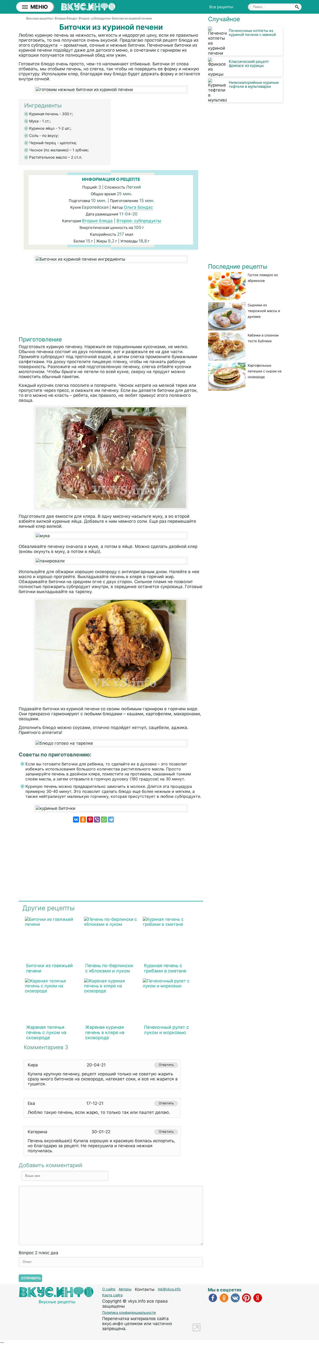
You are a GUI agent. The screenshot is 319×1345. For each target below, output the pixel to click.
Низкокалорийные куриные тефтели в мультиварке (254, 84)
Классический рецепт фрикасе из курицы (249, 63)
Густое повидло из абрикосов (263, 278)
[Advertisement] (111, 301)
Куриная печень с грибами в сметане (165, 968)
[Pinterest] (90, 820)
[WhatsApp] (104, 820)
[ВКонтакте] (76, 820)
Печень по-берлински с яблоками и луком (109, 968)
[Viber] (97, 820)
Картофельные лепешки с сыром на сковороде (264, 371)
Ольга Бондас (138, 207)
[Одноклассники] (83, 820)
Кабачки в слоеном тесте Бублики (263, 338)
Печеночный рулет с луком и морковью (166, 1030)
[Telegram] (111, 820)
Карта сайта (112, 1295)
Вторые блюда (97, 220)
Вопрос (38, 1252)
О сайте (108, 1289)
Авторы (125, 1289)
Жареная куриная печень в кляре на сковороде (104, 1032)
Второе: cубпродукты (139, 220)
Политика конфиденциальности (129, 1312)
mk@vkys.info (169, 1289)
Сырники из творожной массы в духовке (264, 310)
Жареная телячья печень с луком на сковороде (46, 1032)
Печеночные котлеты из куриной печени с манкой (252, 32)
